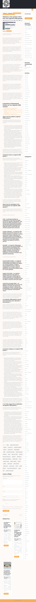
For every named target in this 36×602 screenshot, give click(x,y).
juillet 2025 (26, 100)
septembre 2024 (27, 120)
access (26, 162)
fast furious (26, 360)
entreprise (4, 449)
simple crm (26, 507)
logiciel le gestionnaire (28, 407)
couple (26, 274)
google (26, 374)
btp (25, 250)
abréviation (26, 160)
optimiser (19, 461)
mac (25, 409)
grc (25, 376)
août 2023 (26, 145)
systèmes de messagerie (9, 470)
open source (27, 448)
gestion (9, 454)
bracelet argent (27, 223)
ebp (25, 325)
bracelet (26, 215)
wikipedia (26, 550)
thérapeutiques (27, 533)
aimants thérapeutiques (28, 174)
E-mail (4, 491)
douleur (26, 319)
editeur (26, 329)
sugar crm (26, 523)
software (26, 509)
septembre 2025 (27, 96)
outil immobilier (27, 450)
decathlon (26, 305)
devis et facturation (28, 311)
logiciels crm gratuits (13, 461)
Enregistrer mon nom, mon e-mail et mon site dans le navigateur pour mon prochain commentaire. (11, 500)
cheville (26, 254)
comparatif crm (27, 266)
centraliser (4, 447)
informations (13, 456)
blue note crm (27, 213)
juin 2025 (26, 102)
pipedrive (26, 466)
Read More (6, 545)
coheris (26, 262)
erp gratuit (26, 350)
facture (26, 358)
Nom (4, 486)
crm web (26, 299)
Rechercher (28, 13)
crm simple (26, 297)
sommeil (26, 511)
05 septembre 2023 (7, 20)
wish (25, 552)
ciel (25, 256)
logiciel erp (26, 403)
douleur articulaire (28, 321)
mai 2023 (26, 151)
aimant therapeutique (28, 170)
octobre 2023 (27, 141)
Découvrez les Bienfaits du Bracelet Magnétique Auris (28, 29)
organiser (4, 463)
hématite (26, 380)
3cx (25, 158)
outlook (26, 452)
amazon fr (26, 180)
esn (25, 352)
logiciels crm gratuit (6, 461)
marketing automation (28, 419)
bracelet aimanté (27, 219)
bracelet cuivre (27, 231)
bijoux (26, 205)
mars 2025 (26, 108)
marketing (26, 417)
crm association (27, 282)
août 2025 (26, 98)
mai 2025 (26, 104)
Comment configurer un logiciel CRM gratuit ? (10, 113)
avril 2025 (26, 106)
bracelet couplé (27, 229)
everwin (26, 354)
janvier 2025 (27, 112)
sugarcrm (26, 525)
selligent (26, 501)
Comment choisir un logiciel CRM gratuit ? (10, 109)
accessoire (26, 164)
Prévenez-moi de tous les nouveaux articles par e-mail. (12, 508)
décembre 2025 (27, 90)
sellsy (26, 503)
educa (26, 331)
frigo (25, 370)
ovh (25, 454)
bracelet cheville (27, 225)
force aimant (27, 366)
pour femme (27, 472)
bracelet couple (27, 227)
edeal (25, 327)
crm (25, 276)
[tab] (32, 10)
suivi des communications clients (12, 468)
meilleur (26, 425)
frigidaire (26, 368)
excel (25, 356)
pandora (26, 456)
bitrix (25, 211)
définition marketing (28, 309)
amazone (26, 182)
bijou (25, 201)
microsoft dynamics (28, 429)
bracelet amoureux (28, 221)
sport (25, 515)
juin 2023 (26, 149)
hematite (26, 378)
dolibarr (26, 315)
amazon (26, 178)
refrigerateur (27, 480)
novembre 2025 (27, 92)
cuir (25, 301)
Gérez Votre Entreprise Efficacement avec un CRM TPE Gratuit (28, 50)
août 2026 (26, 75)
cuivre (26, 303)
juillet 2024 (26, 124)
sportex (26, 517)
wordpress (26, 554)
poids (25, 468)
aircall (26, 176)
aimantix (26, 172)
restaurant (26, 482)
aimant (26, 168)
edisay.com (5, 7)
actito (25, 166)
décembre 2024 (27, 114)
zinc (25, 556)
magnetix (26, 415)
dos (25, 317)
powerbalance (27, 478)
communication (27, 264)
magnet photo (27, 411)
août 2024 (26, 122)
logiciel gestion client (28, 405)
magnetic (26, 413)
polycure (26, 470)
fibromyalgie (27, 364)
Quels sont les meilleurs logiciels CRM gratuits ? (10, 108)
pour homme (27, 474)
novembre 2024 (27, 116)
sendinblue (26, 505)
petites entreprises (16, 463)
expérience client (10, 449)
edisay (12, 20)
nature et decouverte (28, 433)
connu (26, 270)
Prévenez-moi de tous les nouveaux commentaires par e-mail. (13, 506)
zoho (25, 558)
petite (26, 460)
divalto (26, 313)
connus (26, 272)
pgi (25, 462)
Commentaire (5, 478)
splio (25, 513)
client (25, 258)
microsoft (26, 427)
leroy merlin (26, 399)
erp (25, 348)
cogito (26, 260)
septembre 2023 (27, 143)
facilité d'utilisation (16, 449)
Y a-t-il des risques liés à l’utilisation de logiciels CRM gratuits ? (13, 114)
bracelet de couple (28, 233)
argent (26, 184)
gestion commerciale (28, 372)
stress (26, 521)
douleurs (26, 323)
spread (26, 519)
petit (25, 458)
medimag (26, 423)
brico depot (26, 248)
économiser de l (10, 447)
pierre (26, 464)
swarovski (26, 527)
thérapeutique (27, 531)
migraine (26, 431)
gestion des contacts (15, 454)
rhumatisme (26, 484)
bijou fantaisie (27, 203)
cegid (25, 252)
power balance (27, 476)
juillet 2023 (26, 147)
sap (25, 499)
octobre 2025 (27, 94)
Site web (4, 496)
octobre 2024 (27, 118)
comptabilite (27, 268)
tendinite (26, 529)
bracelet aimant (27, 217)
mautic (26, 421)
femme (26, 362)
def (25, 307)
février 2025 (27, 110)
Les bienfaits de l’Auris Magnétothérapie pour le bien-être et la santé (28, 56)
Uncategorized (10, 13)
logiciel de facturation (28, 401)
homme (26, 382)
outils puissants (10, 463)
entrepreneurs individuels (17, 447)
